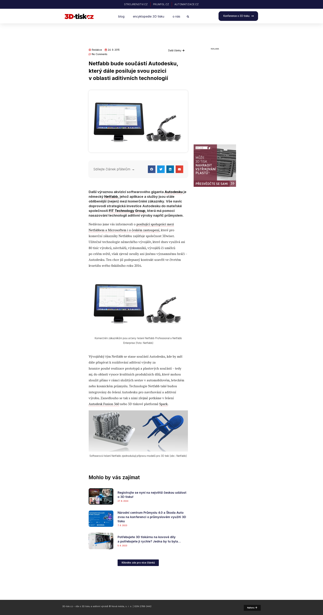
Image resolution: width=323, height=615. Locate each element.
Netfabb (111, 197)
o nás (176, 16)
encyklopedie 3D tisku (148, 16)
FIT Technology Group (127, 211)
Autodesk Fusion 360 (104, 404)
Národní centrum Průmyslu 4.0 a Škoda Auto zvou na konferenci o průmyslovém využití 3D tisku (152, 517)
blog (121, 16)
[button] (187, 16)
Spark (163, 404)
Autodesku (174, 192)
